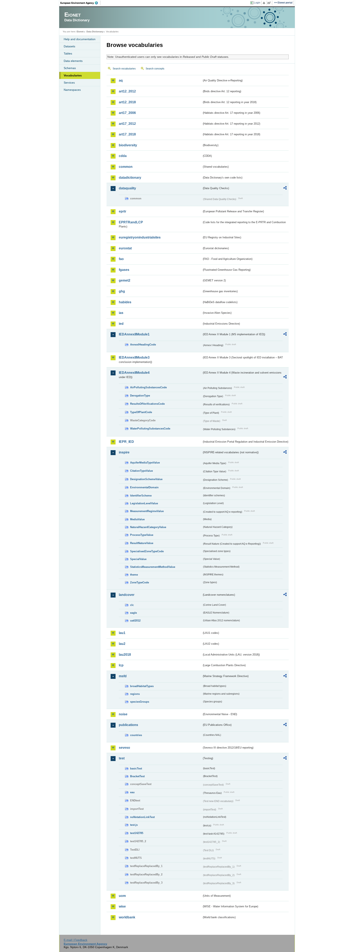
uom (122, 895)
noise (123, 714)
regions (135, 693)
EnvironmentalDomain (144, 487)
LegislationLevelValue (144, 503)
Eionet (80, 31)
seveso (124, 747)
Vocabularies (73, 75)
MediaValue (137, 519)
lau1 (122, 633)
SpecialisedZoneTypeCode (147, 551)
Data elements (73, 60)
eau (132, 792)
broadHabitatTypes (142, 686)
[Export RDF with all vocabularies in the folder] (285, 188)
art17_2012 (127, 123)
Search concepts (155, 68)
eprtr (122, 211)
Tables (68, 53)
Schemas (70, 68)
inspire (124, 452)
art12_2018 (127, 102)
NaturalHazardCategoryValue (148, 527)
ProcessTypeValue (141, 534)
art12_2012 (127, 91)
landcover (126, 594)
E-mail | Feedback (75, 940)
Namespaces (72, 89)
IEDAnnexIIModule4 (134, 372)
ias (121, 313)
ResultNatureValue (141, 543)
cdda (123, 156)
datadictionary (130, 177)
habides (125, 302)
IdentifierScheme (141, 495)
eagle (133, 612)
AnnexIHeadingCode (143, 344)
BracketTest (137, 776)
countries (136, 735)
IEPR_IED (126, 441)
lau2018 (125, 654)
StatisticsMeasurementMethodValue (152, 566)
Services (69, 82)
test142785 (136, 833)
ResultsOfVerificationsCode (147, 403)
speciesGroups (139, 701)
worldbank (127, 917)
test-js (134, 824)
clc (132, 605)
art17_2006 (127, 113)
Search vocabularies (124, 68)
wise (122, 906)
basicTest (136, 768)
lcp (121, 665)
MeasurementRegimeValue (147, 511)
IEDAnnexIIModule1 (134, 334)
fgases (124, 270)
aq (121, 80)
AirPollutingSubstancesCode (148, 387)
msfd (123, 676)
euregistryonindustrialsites (140, 237)
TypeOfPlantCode (141, 412)
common (126, 166)
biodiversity (128, 145)
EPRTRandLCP (131, 222)
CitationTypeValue (141, 470)
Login (257, 2)
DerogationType (140, 395)
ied (121, 323)
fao (121, 259)
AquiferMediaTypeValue (145, 462)
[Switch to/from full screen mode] (270, 3)
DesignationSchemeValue (146, 479)
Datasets (69, 46)
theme (134, 574)
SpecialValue (138, 559)
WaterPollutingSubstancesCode (150, 428)
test (122, 758)
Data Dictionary (94, 31)
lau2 (122, 643)
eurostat (125, 248)
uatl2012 (135, 620)
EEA (80, 3)
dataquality (127, 188)
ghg (122, 291)
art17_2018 (127, 134)
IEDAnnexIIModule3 (134, 357)
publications (128, 725)
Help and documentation (79, 39)
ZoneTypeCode (139, 582)
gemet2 (124, 280)
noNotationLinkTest (142, 817)
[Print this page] (264, 3)
